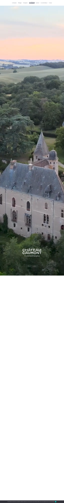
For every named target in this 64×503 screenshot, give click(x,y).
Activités (37, 2)
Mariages (19, 2)
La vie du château (44, 2)
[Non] (62, 501)
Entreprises (25, 2)
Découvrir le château (32, 266)
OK (55, 501)
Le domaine (14, 2)
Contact (50, 2)
